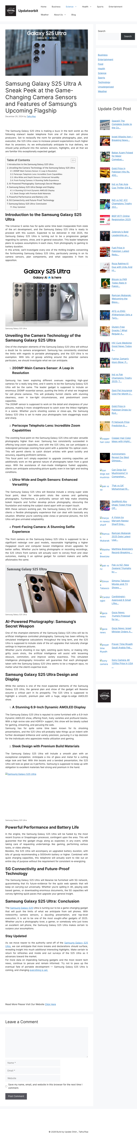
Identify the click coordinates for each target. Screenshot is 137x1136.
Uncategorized (106, 86)
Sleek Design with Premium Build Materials (32, 193)
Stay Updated (19, 207)
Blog (73, 14)
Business (56, 6)
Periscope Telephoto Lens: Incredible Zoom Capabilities (38, 174)
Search (101, 31)
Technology (104, 82)
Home (43, 6)
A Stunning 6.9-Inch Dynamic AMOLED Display (34, 190)
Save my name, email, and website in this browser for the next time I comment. (45, 1086)
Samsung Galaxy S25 (21, 908)
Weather (45, 14)
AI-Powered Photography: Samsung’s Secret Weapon (35, 183)
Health (85, 6)
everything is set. (39, 970)
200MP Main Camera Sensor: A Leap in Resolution (35, 171)
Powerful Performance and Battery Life (28, 197)
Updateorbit (28, 11)
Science (69, 6)
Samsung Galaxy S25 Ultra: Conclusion (28, 203)
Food (100, 64)
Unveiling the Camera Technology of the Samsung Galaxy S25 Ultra (42, 168)
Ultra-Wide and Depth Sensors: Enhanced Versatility (36, 177)
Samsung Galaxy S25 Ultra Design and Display (31, 187)
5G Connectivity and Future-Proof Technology (31, 200)
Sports (100, 6)
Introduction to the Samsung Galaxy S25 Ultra (31, 164)
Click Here (50, 1004)
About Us (58, 14)
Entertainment (115, 6)
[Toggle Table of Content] (72, 160)
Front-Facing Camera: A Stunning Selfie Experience (36, 180)
